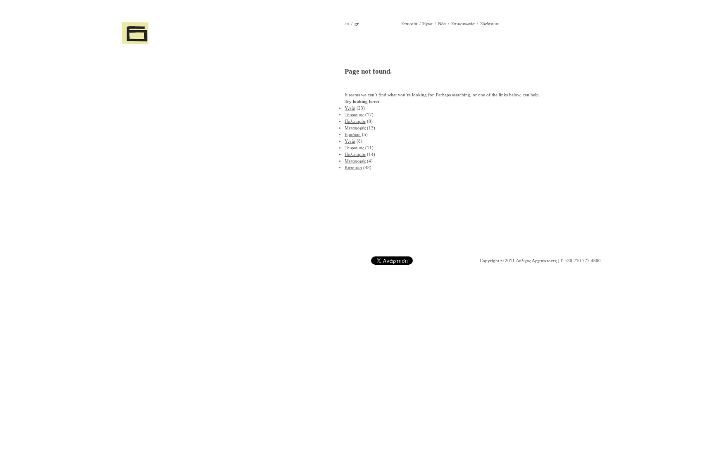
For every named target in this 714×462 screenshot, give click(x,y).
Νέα (442, 24)
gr (357, 24)
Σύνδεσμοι (490, 24)
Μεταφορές (355, 128)
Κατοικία (353, 167)
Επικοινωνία (463, 24)
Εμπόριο (353, 134)
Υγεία (350, 108)
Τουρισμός (354, 115)
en (347, 24)
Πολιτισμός (355, 121)
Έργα (428, 24)
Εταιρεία (409, 24)
